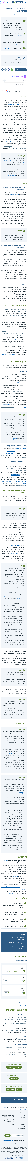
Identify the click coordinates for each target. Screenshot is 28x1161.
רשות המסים (22, 1005)
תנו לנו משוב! (22, 1124)
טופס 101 (17, 60)
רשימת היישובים (14, 195)
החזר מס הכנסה (15, 475)
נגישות (23, 1119)
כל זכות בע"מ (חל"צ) (8, 1140)
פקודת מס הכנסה (21, 1017)
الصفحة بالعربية (23, 14)
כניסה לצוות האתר (21, 1128)
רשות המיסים (23, 968)
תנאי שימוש (5, 84)
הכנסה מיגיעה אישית (14, 104)
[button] (25, 2)
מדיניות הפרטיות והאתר (20, 1121)
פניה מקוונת (15, 971)
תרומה (19, 1089)
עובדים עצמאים (21, 449)
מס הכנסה (21, 948)
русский (16, 14)
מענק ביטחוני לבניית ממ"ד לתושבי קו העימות (15, 943)
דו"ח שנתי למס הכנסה (10, 453)
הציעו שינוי (14, 1078)
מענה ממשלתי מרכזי (23, 988)
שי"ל (24, 978)
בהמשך (11, 398)
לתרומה (23, 1126)
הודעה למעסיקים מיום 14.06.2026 (16, 1024)
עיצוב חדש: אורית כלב (9, 1121)
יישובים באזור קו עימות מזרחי (17, 316)
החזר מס (15, 44)
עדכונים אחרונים (21, 1123)
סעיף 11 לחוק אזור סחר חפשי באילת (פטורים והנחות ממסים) (13, 333)
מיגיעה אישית (11, 451)
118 (6, 980)
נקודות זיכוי (9, 753)
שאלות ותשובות (22, 1117)
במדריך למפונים (12, 175)
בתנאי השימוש (14, 1150)
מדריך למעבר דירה (11, 893)
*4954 (6, 971)
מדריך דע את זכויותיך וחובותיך (17, 1054)
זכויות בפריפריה (20, 940)
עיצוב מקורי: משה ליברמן (9, 1119)
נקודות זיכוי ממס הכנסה (18, 937)
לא (10, 1067)
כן (18, 1067)
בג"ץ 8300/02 (22, 1039)
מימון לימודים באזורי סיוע (18, 946)
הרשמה (7, 1135)
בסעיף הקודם (14, 554)
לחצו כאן (6, 48)
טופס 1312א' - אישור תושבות (12, 62)
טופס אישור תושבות (17, 392)
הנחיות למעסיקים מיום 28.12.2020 (16, 1030)
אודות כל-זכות (22, 1115)
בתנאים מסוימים (10, 141)
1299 (6, 993)
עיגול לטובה (10, 1089)
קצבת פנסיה (14, 339)
